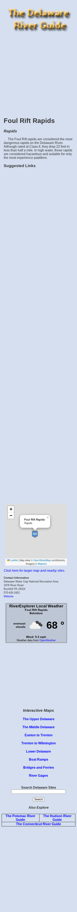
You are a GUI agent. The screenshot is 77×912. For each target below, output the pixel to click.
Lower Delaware (38, 751)
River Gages (38, 775)
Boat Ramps (38, 759)
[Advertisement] (38, 73)
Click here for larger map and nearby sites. (34, 570)
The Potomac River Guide (20, 817)
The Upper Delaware (38, 719)
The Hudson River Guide (57, 817)
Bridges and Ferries (38, 767)
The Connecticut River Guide (38, 824)
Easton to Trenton (39, 735)
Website (8, 596)
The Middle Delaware (38, 727)
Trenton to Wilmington (38, 743)
